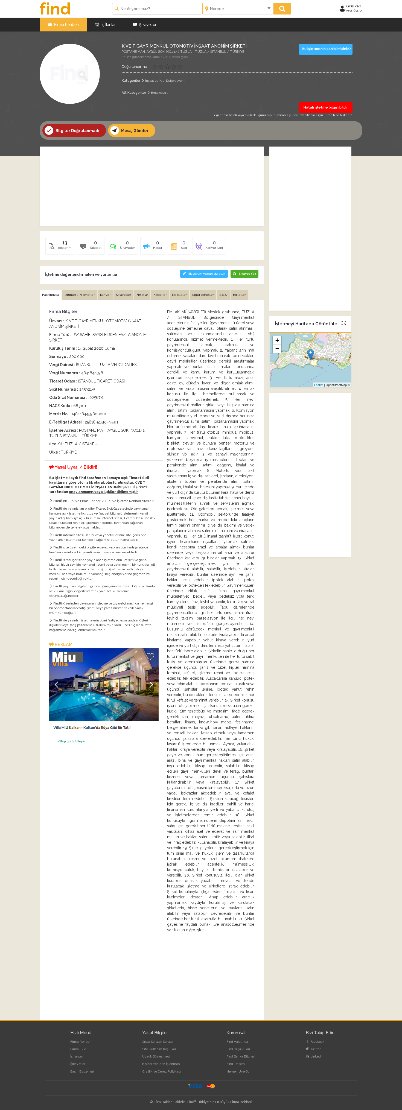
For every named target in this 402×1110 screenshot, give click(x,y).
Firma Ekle (78, 1049)
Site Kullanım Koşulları (159, 1049)
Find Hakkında (237, 1042)
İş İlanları (108, 24)
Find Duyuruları (238, 1049)
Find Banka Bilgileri (240, 1056)
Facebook (317, 1042)
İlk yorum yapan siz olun (206, 274)
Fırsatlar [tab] (142, 295)
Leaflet (318, 384)
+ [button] (277, 340)
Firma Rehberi (66, 24)
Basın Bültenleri (82, 1071)
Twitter (315, 1049)
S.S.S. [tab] (223, 295)
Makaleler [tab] (179, 295)
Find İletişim (235, 1064)
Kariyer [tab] (105, 295)
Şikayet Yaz (247, 274)
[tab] (122, 248)
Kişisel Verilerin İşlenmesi (161, 1064)
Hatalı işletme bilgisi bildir (326, 107)
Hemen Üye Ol (237, 1071)
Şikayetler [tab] (123, 295)
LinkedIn (317, 1056)
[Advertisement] (152, 186)
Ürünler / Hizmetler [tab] (80, 295)
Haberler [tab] (160, 295)
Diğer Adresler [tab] (203, 295)
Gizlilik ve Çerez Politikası (161, 1071)
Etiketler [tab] (239, 295)
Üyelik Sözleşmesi (156, 1056)
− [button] (277, 348)
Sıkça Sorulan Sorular (157, 1042)
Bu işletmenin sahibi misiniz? (326, 49)
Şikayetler (147, 24)
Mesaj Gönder (134, 130)
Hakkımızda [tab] (50, 295)
